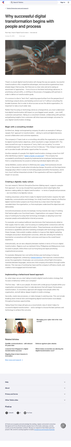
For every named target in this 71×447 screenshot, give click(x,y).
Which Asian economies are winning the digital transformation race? (49, 350)
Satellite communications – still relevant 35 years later (18, 344)
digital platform (36, 257)
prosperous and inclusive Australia (44, 429)
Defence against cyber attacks (46, 343)
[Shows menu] (68, 2)
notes (43, 165)
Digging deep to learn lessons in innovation (16, 355)
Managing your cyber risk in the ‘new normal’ (49, 320)
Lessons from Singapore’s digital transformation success (16, 350)
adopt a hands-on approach (34, 156)
